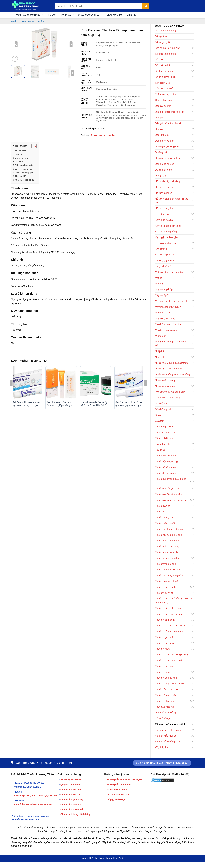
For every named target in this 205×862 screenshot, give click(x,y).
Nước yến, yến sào (165, 386)
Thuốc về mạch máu (166, 695)
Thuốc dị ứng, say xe (166, 473)
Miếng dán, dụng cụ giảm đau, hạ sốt (172, 343)
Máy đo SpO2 (162, 295)
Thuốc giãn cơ (162, 506)
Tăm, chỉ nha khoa (165, 432)
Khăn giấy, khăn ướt (166, 243)
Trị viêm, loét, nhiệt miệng (168, 730)
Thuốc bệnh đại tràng (166, 461)
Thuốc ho (160, 511)
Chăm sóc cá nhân (89, 15)
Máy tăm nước (162, 312)
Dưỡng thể (161, 152)
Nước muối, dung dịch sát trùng (172, 363)
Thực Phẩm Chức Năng (27, 15)
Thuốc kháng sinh (164, 517)
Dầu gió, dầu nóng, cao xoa (169, 112)
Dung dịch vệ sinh (164, 141)
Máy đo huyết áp (164, 289)
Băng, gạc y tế (162, 42)
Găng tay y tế (162, 175)
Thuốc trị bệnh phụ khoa (168, 608)
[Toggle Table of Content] (32, 146)
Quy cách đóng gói (24, 172)
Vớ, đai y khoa (162, 747)
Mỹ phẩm (66, 15)
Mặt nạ (158, 278)
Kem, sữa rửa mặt (164, 220)
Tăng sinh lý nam (164, 438)
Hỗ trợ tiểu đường (164, 187)
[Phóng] (15, 59)
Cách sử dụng (21, 158)
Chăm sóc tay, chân (165, 94)
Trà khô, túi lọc (162, 718)
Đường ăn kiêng (164, 170)
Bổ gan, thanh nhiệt (165, 54)
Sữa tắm (159, 421)
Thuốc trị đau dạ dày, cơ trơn (170, 625)
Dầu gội (159, 117)
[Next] (71, 44)
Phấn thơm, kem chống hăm (170, 392)
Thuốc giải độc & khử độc (168, 494)
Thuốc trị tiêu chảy (165, 672)
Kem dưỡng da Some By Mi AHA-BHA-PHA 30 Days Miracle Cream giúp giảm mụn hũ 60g (95, 404)
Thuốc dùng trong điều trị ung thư (170, 481)
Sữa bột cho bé (163, 403)
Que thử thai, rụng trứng (168, 397)
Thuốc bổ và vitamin (165, 467)
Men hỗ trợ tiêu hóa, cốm (168, 324)
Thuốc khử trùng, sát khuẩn (169, 529)
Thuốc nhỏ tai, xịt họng (167, 546)
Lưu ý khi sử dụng (23, 169)
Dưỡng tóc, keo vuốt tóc (168, 158)
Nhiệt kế (159, 351)
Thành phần (20, 150)
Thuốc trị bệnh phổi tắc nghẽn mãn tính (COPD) (173, 600)
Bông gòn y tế (162, 83)
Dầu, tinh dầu (162, 135)
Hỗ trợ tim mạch (163, 193)
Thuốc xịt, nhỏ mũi (165, 706)
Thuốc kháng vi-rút (165, 523)
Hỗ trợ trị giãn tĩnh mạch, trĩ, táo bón (171, 201)
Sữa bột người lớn (165, 409)
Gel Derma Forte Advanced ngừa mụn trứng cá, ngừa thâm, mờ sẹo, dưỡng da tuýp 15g (26, 404)
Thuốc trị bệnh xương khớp (169, 614)
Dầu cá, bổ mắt (163, 106)
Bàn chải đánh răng (165, 30)
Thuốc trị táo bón (164, 666)
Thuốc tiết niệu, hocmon (168, 569)
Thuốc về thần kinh (165, 701)
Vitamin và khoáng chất (167, 741)
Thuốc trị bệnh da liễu (166, 587)
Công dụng (20, 154)
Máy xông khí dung (165, 318)
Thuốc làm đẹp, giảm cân (168, 535)
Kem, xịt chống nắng (166, 231)
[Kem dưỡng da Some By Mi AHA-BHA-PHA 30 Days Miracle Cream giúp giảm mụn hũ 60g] (95, 383)
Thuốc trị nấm (162, 649)
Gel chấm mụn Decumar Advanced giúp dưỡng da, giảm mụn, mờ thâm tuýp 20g (60, 404)
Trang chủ (13, 21)
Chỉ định (19, 161)
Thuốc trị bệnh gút (164, 593)
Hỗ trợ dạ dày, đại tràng (167, 181)
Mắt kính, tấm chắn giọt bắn (169, 272)
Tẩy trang (160, 450)
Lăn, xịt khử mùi (163, 266)
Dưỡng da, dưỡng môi (167, 146)
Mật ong (159, 283)
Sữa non (159, 415)
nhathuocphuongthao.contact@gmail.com (35, 795)
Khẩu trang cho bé (165, 254)
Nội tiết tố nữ (162, 357)
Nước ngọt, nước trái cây (168, 368)
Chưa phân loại (163, 100)
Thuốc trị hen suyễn (165, 643)
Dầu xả (159, 129)
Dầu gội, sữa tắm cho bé (168, 123)
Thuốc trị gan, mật (164, 637)
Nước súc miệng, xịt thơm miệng (172, 374)
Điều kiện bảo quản (24, 165)
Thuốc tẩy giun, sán (165, 564)
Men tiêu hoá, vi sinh (166, 330)
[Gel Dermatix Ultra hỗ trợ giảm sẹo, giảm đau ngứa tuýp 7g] (130, 383)
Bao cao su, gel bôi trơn (167, 48)
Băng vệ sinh (162, 36)
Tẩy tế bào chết (163, 444)
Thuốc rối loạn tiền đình (167, 558)
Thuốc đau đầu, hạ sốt (167, 488)
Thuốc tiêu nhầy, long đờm (169, 575)
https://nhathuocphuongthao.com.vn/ (32, 804)
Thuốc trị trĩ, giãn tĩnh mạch (169, 683)
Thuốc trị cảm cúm (165, 620)
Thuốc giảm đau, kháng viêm (170, 500)
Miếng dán (160, 336)
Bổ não (159, 59)
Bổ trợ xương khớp (165, 77)
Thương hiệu (21, 176)
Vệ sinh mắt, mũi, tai (165, 735)
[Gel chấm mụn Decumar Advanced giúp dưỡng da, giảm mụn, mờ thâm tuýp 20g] (61, 383)
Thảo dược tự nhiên (165, 455)
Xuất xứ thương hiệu (24, 180)
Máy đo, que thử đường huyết (171, 301)
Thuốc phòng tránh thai (167, 552)
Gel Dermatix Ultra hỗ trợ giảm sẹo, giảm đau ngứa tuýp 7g (129, 404)
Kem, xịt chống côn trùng (168, 226)
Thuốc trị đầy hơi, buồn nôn (169, 631)
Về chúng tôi (114, 15)
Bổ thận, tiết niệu (164, 71)
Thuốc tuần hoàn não (166, 689)
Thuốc (51, 15)
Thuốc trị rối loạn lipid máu (169, 660)
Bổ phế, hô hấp (163, 65)
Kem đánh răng (163, 214)
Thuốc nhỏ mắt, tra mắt (167, 540)
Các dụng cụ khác (164, 88)
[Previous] (16, 44)
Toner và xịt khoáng (165, 712)
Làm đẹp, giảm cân (165, 260)
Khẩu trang (161, 249)
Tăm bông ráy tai (164, 426)
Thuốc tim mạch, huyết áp (168, 581)
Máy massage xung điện (168, 307)
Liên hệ (131, 15)
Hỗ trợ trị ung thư (164, 208)
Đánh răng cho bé (164, 164)
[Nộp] (145, 6)
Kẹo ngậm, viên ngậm (166, 237)
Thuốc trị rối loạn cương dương (172, 654)
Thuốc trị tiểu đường (166, 678)
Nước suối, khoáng (165, 380)
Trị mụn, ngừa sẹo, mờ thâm (33, 21)
